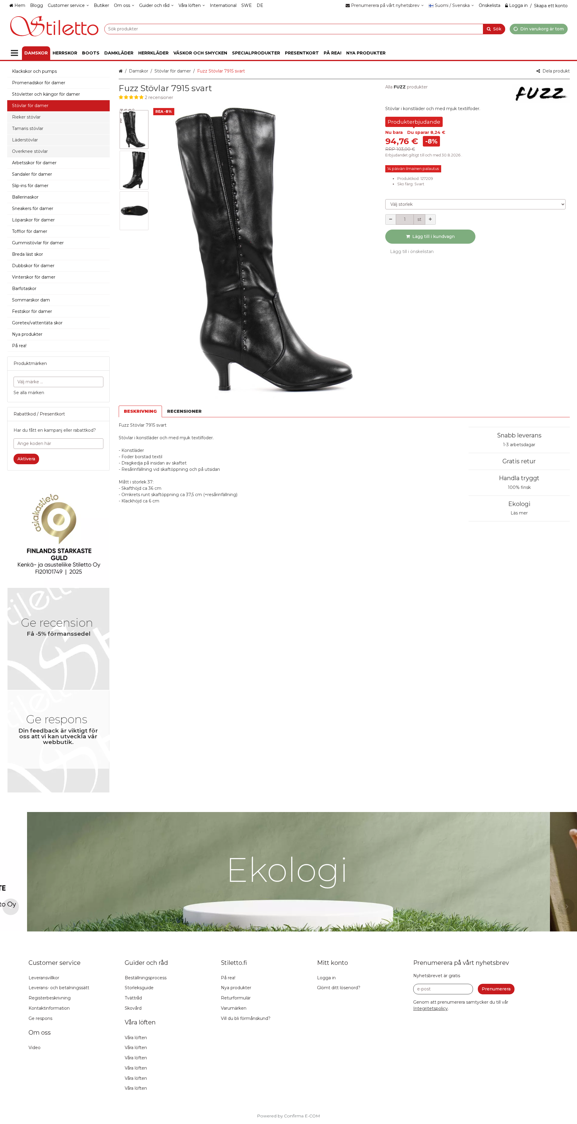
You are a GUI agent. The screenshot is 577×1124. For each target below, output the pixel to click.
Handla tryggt (519, 478)
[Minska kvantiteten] (390, 219)
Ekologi (519, 504)
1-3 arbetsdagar (519, 444)
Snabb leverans (519, 435)
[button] (246, 97)
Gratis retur (519, 461)
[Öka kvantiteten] (430, 219)
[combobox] (304, 28)
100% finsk (519, 487)
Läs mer (519, 513)
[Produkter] (14, 53)
